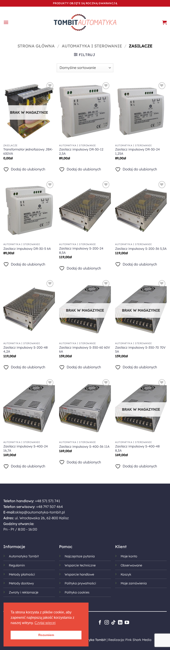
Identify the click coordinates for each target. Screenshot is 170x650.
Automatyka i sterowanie (92, 46)
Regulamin (17, 565)
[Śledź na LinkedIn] (120, 622)
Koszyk (126, 574)
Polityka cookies (77, 592)
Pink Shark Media (138, 640)
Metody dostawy (21, 583)
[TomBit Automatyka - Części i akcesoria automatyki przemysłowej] (85, 22)
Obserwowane (131, 565)
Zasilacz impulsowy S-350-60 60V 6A (84, 349)
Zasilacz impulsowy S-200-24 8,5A (81, 250)
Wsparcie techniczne (80, 565)
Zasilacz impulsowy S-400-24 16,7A (25, 448)
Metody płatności (22, 574)
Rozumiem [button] (46, 635)
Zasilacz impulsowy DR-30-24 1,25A (137, 151)
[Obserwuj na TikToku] (113, 622)
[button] (6, 22)
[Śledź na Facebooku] (100, 622)
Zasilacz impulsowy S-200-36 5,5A (141, 249)
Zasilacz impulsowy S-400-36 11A (84, 447)
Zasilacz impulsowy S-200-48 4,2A (25, 349)
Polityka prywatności (80, 583)
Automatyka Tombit (24, 556)
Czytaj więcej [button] (45, 623)
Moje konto (129, 556)
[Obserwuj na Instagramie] (106, 622)
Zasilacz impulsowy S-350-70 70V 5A (140, 349)
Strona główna (36, 46)
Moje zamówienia (134, 583)
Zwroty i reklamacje (23, 592)
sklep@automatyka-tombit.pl (40, 512)
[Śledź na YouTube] (127, 622)
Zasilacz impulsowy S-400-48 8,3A (137, 448)
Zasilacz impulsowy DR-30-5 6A (27, 249)
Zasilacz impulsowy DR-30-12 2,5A (81, 151)
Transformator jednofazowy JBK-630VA (28, 151)
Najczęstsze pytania (80, 556)
